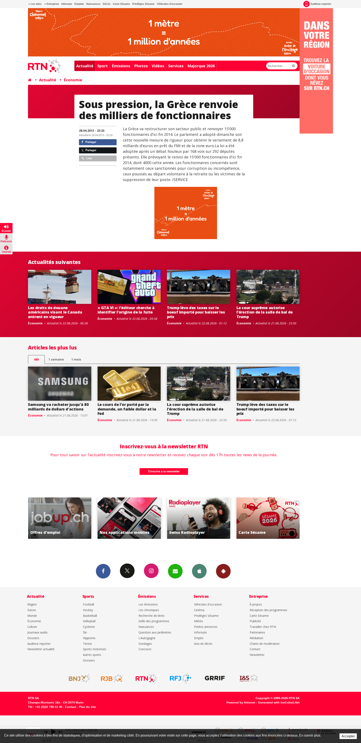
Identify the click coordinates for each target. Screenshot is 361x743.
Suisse (31, 610)
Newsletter (257, 655)
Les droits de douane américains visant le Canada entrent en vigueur (55, 312)
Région (32, 604)
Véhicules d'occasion (169, 4)
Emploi (198, 638)
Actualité (84, 65)
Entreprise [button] (52, 4)
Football (88, 604)
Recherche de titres (152, 616)
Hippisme (89, 638)
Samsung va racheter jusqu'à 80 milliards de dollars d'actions (58, 407)
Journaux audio (37, 632)
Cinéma (199, 610)
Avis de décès (203, 644)
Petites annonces (205, 627)
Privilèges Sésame (143, 4)
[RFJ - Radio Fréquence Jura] (180, 678)
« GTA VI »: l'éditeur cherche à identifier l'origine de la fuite (126, 310)
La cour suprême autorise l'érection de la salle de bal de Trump (264, 312)
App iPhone (199, 571)
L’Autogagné (147, 638)
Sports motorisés (94, 649)
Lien (89, 158)
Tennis (87, 644)
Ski (85, 632)
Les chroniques (149, 610)
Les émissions (148, 604)
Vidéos (158, 65)
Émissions (121, 65)
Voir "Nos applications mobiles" (59, 518)
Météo (198, 621)
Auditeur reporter (39, 644)
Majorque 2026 (201, 65)
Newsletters (175, 571)
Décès (107, 4)
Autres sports (92, 655)
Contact (255, 649)
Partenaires (257, 632)
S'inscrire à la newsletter (164, 471)
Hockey (88, 610)
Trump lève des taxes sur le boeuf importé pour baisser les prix (196, 312)
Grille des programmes (154, 621)
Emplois (79, 4)
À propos (256, 604)
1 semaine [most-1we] (56, 359)
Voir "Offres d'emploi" (268, 518)
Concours (145, 649)
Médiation (256, 638)
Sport (102, 65)
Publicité (255, 621)
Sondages (145, 644)
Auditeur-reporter (320, 4)
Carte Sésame (121, 4)
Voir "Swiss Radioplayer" (129, 518)
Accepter (348, 736)
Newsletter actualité (41, 649)
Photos (141, 65)
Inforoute (66, 4)
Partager (90, 142)
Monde (32, 616)
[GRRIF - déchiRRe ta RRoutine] (214, 678)
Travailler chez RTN (263, 627)
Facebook (103, 571)
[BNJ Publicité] (77, 678)
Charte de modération (265, 644)
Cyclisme (89, 627)
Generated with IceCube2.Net (279, 702)
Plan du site (87, 707)
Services (175, 65)
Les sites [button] (36, 4)
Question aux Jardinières (155, 632)
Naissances (93, 4)
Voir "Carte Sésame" (198, 518)
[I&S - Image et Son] (249, 678)
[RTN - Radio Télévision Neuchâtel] (146, 678)
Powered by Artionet (240, 702)
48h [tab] (36, 359)
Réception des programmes (268, 610)
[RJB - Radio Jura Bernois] (112, 678)
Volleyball (89, 621)
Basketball (90, 616)
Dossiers (33, 638)
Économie (73, 79)
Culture (32, 627)
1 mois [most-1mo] (76, 359)
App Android (223, 571)
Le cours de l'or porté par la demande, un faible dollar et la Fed (127, 409)
